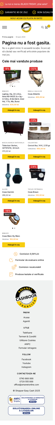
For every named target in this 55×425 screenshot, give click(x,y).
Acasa (26, 317)
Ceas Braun (33, 192)
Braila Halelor (35, 91)
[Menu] (6, 27)
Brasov (5, 91)
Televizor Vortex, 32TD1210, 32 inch (10, 146)
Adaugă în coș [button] (14, 110)
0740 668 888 (26, 378)
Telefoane (27, 332)
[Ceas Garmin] (13, 175)
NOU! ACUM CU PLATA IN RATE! (26, 18)
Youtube (26, 363)
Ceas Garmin (8, 192)
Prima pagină (7, 37)
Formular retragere (27, 348)
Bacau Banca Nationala (13, 143)
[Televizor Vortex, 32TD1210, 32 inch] (13, 128)
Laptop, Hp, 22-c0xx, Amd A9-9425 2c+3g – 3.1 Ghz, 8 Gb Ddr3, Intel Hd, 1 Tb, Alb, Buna (13, 98)
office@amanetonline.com (26, 384)
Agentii (26, 321)
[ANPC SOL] (26, 410)
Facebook (26, 359)
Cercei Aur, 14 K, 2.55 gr (39, 145)
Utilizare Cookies (27, 340)
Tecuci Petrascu (35, 189)
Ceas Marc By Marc (11, 236)
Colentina (32, 143)
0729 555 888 (26, 381)
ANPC (27, 344)
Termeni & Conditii (27, 336)
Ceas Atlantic (34, 94)
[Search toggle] (42, 27)
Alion (4, 189)
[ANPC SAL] (26, 399)
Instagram (26, 367)
